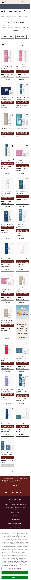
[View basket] (27, 11)
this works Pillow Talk (7, 224)
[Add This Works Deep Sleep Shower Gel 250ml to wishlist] (12, 178)
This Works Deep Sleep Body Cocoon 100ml (22, 391)
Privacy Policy (5, 565)
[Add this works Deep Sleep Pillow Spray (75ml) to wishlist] (27, 84)
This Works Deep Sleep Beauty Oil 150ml (21, 226)
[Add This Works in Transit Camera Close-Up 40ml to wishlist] (12, 343)
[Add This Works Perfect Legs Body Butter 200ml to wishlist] (12, 274)
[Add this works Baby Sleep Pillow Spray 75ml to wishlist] (12, 376)
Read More (15, 30)
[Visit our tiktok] (20, 492)
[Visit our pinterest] (24, 492)
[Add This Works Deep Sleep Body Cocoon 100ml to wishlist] (27, 376)
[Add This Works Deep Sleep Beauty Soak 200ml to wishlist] (27, 343)
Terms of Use (13, 565)
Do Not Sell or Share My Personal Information (15, 514)
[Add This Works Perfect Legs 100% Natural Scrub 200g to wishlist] (27, 146)
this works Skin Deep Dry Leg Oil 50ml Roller (22, 289)
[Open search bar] (4, 11)
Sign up (15, 485)
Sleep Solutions (7, 36)
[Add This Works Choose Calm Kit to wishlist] (27, 115)
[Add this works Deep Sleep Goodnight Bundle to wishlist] (12, 439)
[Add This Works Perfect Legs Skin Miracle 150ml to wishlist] (27, 51)
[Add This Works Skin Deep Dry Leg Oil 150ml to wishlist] (12, 115)
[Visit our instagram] (13, 492)
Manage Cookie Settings (15, 568)
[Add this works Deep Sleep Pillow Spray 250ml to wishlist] (12, 146)
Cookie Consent (15, 512)
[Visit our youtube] (17, 492)
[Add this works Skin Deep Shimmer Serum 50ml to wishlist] (12, 307)
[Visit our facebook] (6, 492)
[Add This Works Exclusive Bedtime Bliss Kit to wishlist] (12, 84)
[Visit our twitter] (9, 492)
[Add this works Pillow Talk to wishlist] (12, 211)
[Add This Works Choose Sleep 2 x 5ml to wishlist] (27, 178)
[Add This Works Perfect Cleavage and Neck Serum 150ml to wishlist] (12, 51)
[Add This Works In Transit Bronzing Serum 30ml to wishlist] (27, 244)
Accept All (14, 577)
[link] (25, 11)
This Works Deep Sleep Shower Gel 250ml (6, 193)
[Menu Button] (1, 11)
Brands (7, 16)
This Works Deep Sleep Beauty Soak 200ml (21, 358)
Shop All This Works (15, 22)
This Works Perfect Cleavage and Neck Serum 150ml (6, 66)
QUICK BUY (8, 79)
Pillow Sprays (21, 36)
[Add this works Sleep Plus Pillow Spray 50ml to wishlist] (12, 409)
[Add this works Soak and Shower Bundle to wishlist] (27, 409)
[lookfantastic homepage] (15, 11)
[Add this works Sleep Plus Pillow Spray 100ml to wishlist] (12, 244)
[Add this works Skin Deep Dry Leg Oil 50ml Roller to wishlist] (27, 274)
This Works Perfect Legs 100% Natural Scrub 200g (21, 160)
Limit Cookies (15, 572)
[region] (15, 554)
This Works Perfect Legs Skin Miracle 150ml (21, 66)
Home (2, 16)
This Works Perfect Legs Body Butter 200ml (6, 289)
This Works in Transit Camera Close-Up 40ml (7, 358)
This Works (14, 16)
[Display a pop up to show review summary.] (12, 74)
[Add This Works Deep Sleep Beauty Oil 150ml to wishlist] (27, 211)
